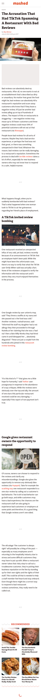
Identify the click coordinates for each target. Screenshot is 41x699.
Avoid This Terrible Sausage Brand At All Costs (9, 650)
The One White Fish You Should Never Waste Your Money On (30, 679)
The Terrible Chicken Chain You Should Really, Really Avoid (9, 679)
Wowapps (19, 130)
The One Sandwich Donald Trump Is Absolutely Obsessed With (29, 651)
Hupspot (15, 485)
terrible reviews (25, 156)
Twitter (25, 381)
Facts (4, 9)
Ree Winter (7, 32)
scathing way (7, 488)
